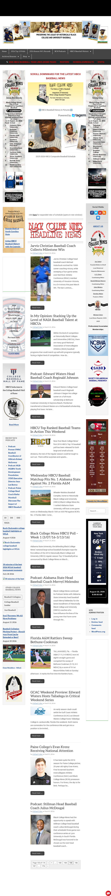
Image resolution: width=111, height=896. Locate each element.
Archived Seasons (9, 57)
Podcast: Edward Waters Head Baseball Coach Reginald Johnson (54, 376)
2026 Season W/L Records (40, 51)
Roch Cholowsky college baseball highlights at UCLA (14, 528)
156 (76, 863)
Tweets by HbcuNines (97, 501)
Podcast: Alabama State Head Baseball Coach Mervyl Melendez (54, 580)
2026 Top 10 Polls (18, 51)
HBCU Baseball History (79, 51)
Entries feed (97, 622)
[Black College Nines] (55, 30)
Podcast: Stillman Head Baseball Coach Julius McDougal (53, 806)
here (35, 215)
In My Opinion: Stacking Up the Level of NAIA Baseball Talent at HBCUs (54, 320)
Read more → (37, 308)
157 (34, 866)
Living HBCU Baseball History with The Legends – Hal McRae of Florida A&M (13, 236)
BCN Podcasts (60, 51)
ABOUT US (98, 226)
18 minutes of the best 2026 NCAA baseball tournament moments (12, 565)
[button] (44, 135)
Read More (14, 422)
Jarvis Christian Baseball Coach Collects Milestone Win (53, 248)
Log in (94, 619)
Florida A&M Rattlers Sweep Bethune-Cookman (51, 640)
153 (59, 863)
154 (65, 863)
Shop (25, 57)
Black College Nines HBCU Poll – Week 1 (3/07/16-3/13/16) (54, 535)
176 (43, 866)
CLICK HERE (13, 351)
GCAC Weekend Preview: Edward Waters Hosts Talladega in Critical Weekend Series (55, 696)
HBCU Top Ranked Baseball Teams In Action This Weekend (55, 430)
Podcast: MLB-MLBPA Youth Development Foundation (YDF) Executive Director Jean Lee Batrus (15, 472)
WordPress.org (98, 632)
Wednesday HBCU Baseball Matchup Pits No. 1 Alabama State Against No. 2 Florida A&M (55, 479)
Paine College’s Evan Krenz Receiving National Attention (51, 749)
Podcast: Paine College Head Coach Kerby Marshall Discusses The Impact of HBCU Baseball (15, 495)
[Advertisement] (20, 271)
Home (4, 51)
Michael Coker (37, 253)
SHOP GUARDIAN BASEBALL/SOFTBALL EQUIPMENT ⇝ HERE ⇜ (14, 197)
